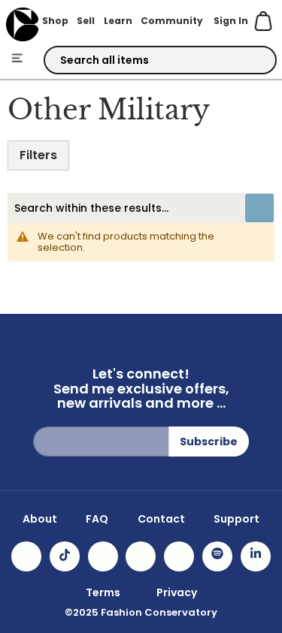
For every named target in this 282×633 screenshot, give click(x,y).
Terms (103, 592)
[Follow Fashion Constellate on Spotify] (217, 556)
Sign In (231, 20)
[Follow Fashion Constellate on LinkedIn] (256, 556)
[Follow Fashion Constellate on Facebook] (103, 556)
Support (236, 519)
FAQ (97, 519)
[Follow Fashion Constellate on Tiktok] (65, 556)
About (40, 519)
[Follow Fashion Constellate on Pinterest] (179, 556)
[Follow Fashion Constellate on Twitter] (141, 556)
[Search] (252, 61)
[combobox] (160, 60)
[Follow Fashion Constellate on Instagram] (26, 556)
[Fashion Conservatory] (22, 24)
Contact (161, 519)
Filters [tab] (38, 155)
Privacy (176, 592)
